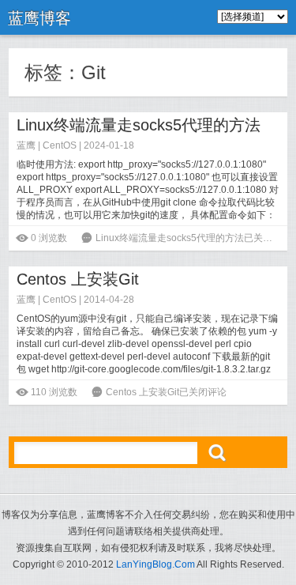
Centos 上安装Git (78, 279)
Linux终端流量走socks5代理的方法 (138, 125)
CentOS (60, 145)
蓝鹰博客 (39, 18)
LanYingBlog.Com (155, 564)
